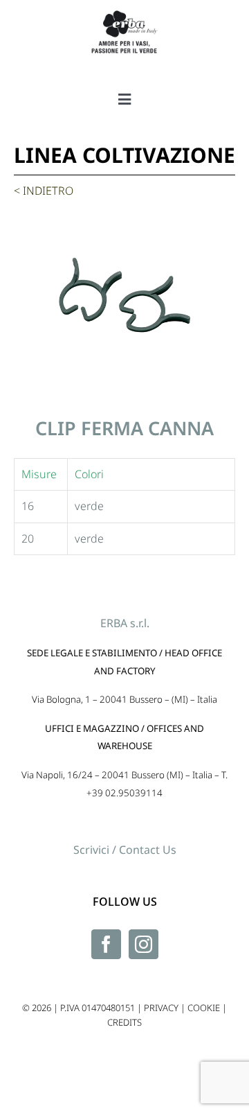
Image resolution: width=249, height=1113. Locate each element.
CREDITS (124, 1022)
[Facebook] (106, 944)
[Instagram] (143, 944)
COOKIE (203, 1007)
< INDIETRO (43, 190)
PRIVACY (161, 1007)
